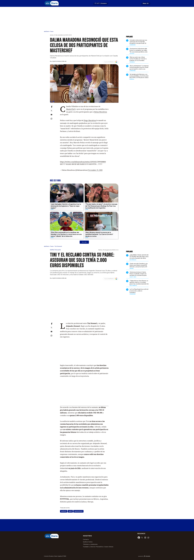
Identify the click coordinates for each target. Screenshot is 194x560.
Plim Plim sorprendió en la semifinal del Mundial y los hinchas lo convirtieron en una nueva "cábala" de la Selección (66, 234)
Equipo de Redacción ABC (59, 61)
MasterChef (70, 109)
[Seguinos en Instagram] (145, 537)
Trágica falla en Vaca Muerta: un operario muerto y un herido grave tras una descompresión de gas (139, 283)
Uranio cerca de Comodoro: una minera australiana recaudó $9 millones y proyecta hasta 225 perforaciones (138, 266)
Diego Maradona (90, 120)
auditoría (63, 511)
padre (70, 511)
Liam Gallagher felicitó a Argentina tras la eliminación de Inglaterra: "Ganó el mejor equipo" (66, 206)
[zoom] (84, 83)
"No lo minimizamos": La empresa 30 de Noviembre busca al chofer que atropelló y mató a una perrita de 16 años (139, 68)
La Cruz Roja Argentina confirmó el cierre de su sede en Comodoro (139, 290)
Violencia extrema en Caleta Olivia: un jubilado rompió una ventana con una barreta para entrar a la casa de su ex (138, 274)
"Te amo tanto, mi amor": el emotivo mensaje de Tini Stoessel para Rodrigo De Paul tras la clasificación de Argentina (101, 206)
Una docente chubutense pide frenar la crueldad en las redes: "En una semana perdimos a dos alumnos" (138, 51)
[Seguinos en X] (142, 537)
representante (78, 511)
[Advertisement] (97, 19)
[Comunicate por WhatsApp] (148, 537)
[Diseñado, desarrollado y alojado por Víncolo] (147, 556)
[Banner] (84, 405)
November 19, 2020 (95, 170)
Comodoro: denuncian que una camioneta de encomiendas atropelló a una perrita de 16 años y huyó (138, 42)
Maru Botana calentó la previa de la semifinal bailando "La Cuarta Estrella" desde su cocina (99, 234)
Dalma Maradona (100, 112)
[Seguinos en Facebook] (138, 537)
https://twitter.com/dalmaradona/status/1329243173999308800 (83, 162)
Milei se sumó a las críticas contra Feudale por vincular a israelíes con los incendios (138, 58)
